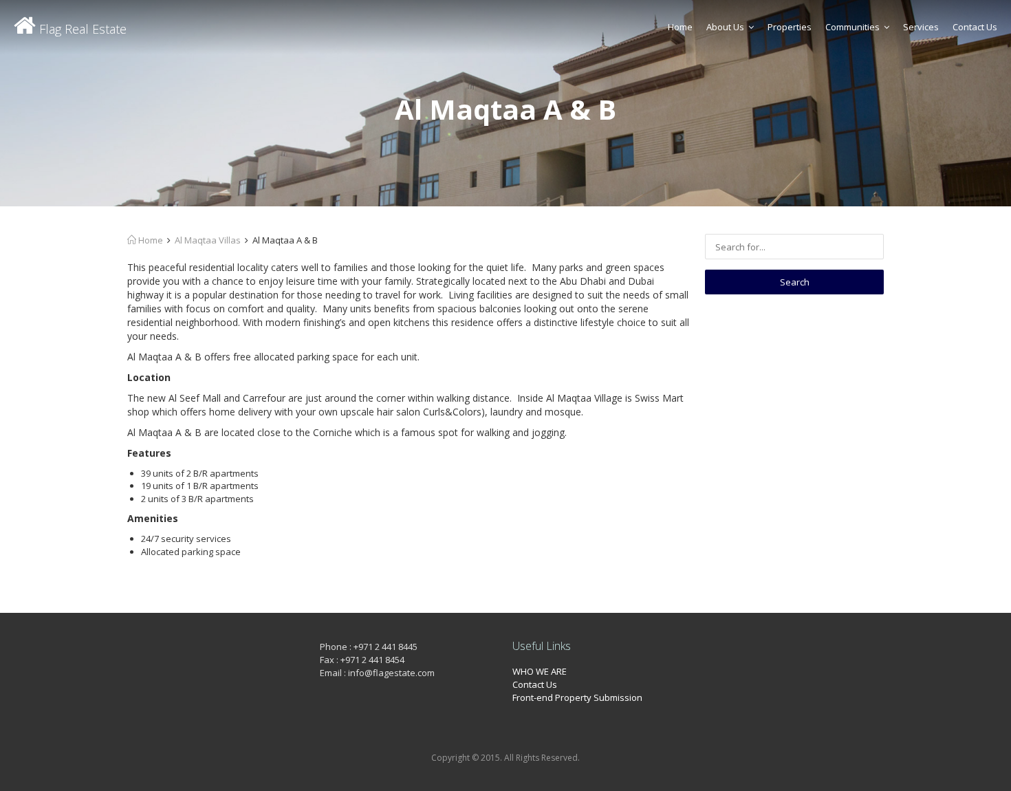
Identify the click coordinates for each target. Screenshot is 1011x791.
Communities (852, 27)
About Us (725, 27)
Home (680, 27)
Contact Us (975, 27)
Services (921, 27)
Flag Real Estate (81, 29)
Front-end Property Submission (577, 697)
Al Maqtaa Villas (208, 240)
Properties (790, 27)
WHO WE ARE (539, 671)
